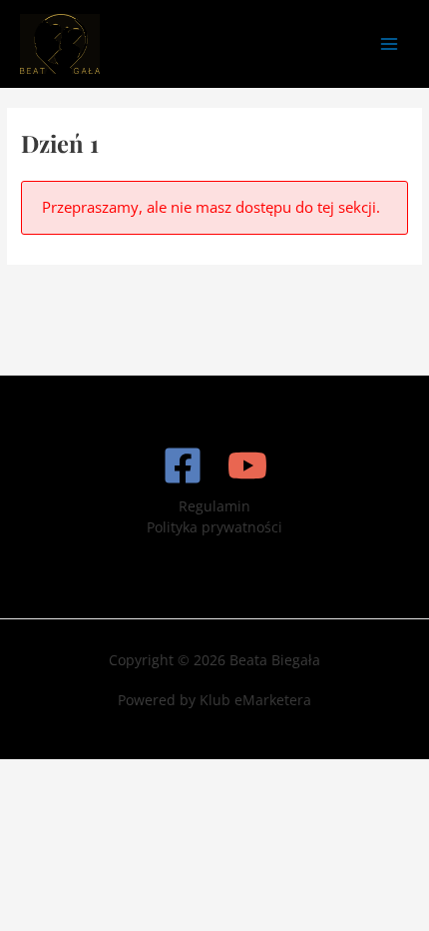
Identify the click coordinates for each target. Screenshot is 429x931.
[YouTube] (247, 465)
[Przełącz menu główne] (389, 43)
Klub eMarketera (255, 699)
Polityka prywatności (214, 526)
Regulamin (214, 505)
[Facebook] (183, 465)
